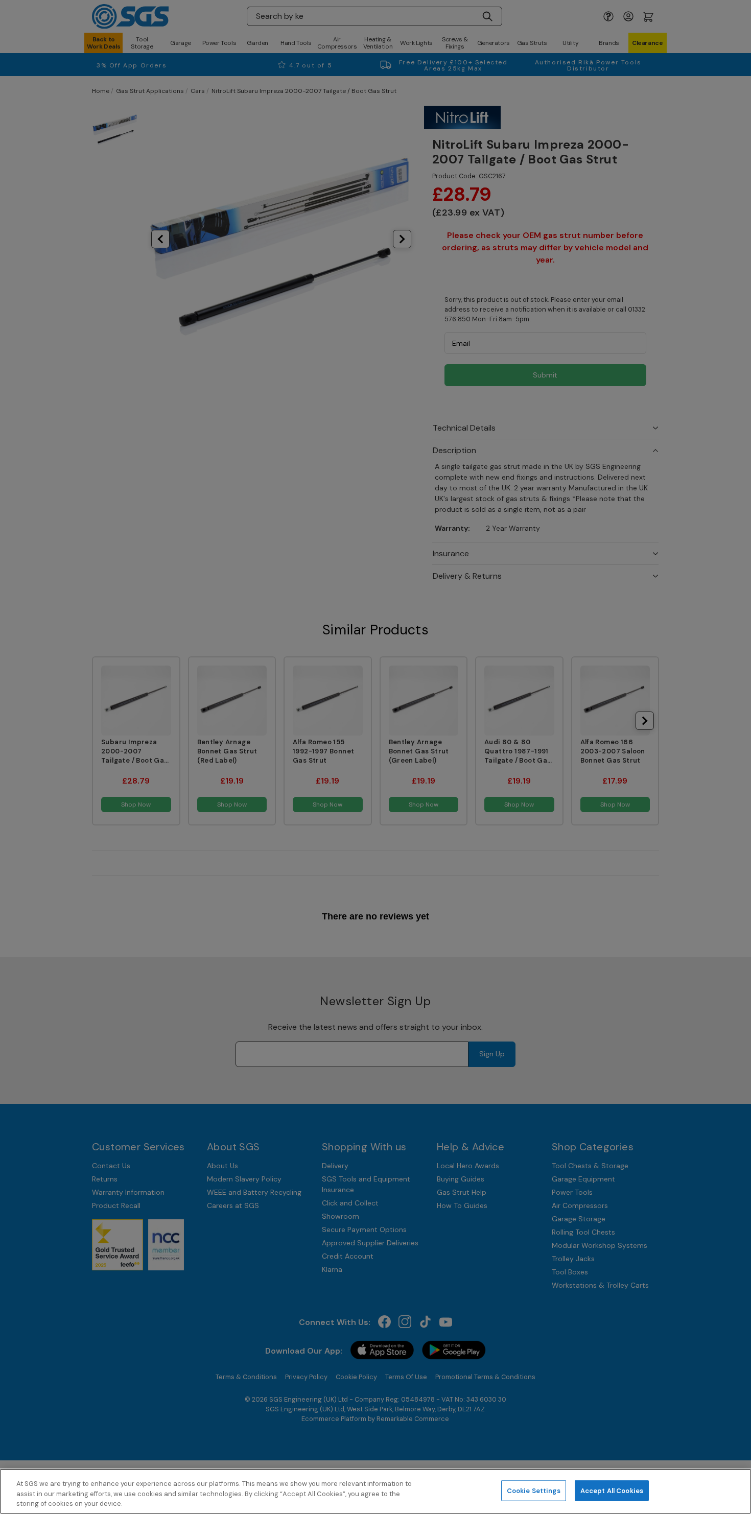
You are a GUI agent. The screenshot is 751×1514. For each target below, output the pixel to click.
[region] (375, 1491)
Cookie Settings (533, 1490)
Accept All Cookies (611, 1490)
